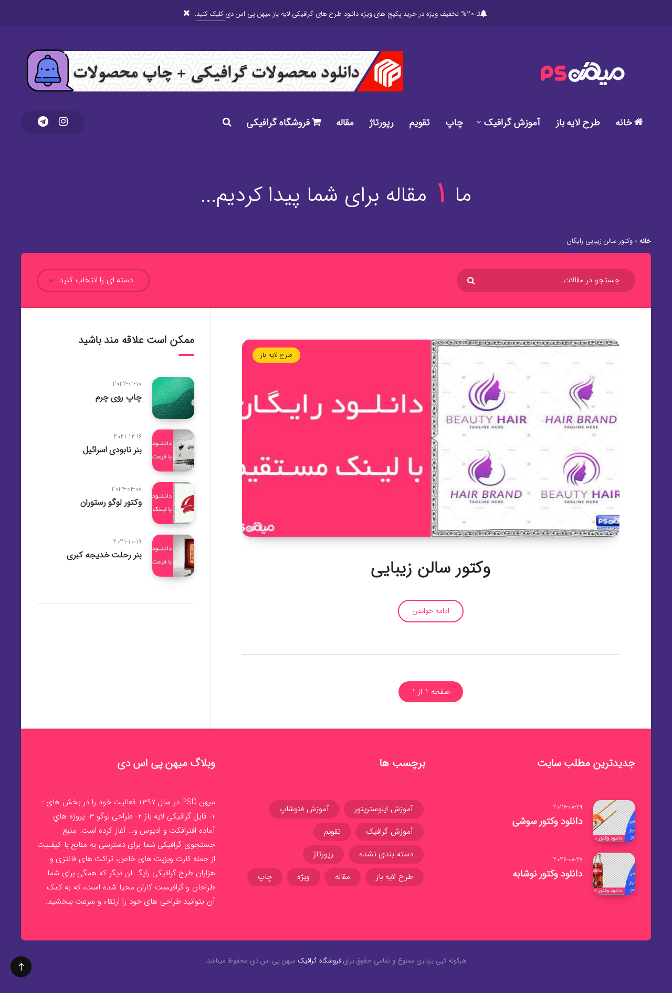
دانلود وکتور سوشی (547, 821)
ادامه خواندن (431, 611)
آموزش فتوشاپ (304, 809)
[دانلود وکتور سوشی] (614, 821)
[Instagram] (63, 122)
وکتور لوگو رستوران (111, 502)
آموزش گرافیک (512, 122)
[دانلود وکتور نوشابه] (614, 874)
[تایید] (472, 280)
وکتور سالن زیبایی (430, 568)
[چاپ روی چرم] (173, 398)
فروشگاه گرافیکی (279, 122)
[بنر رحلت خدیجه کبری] (173, 556)
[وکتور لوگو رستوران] (173, 503)
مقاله (345, 122)
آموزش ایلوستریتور (383, 809)
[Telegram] (43, 122)
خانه (625, 122)
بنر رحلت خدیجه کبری (104, 554)
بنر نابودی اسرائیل (112, 449)
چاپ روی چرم (119, 397)
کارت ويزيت (172, 859)
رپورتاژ (382, 122)
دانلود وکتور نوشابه (548, 873)
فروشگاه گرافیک (319, 960)
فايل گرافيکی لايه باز (175, 816)
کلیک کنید (210, 13)
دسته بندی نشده (386, 854)
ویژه (303, 877)
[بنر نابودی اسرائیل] (173, 450)
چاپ (454, 122)
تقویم (420, 122)
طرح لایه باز (578, 122)
